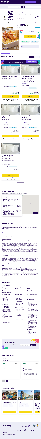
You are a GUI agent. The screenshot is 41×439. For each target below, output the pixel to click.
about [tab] (20, 52)
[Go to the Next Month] (32, 12)
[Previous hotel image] (15, 48)
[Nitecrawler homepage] (5, 2)
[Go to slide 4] (10, 398)
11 (21, 20)
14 (27, 20)
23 (17, 25)
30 (17, 27)
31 (19, 27)
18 (21, 23)
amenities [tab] (26, 52)
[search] (22, 7)
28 (27, 25)
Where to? (10, 5)
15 (30, 20)
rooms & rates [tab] (6, 52)
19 (23, 23)
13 (25, 20)
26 (23, 25)
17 (19, 23)
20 (25, 23)
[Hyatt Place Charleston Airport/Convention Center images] (10, 38)
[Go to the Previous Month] (14, 12)
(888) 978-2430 (21, 1)
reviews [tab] (33, 52)
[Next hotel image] (18, 48)
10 (19, 20)
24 (19, 25)
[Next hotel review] (7, 381)
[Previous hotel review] (3, 381)
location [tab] (13, 52)
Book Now (10, 96)
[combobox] (14, 7)
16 (17, 23)
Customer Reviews (33, 429)
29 (30, 25)
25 (21, 25)
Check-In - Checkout (27, 5)
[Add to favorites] (5, 29)
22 (30, 23)
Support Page (25, 429)
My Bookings (19, 429)
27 (25, 25)
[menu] (38, 2)
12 (23, 20)
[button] (9, 407)
